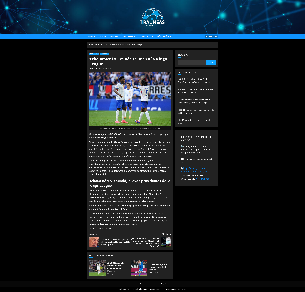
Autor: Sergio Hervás (100, 228)
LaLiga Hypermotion (108, 36)
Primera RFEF (127, 36)
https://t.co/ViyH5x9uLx (195, 168)
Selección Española (161, 36)
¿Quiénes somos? (147, 283)
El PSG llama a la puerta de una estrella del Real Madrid (115, 267)
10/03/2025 (107, 69)
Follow (213, 36)
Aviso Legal (161, 283)
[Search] (201, 36)
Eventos (143, 36)
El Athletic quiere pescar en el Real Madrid (158, 267)
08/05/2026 (154, 273)
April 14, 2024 (202, 178)
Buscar (184, 55)
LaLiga (90, 36)
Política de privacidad (129, 283)
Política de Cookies (175, 283)
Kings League (94, 54)
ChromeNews (168, 289)
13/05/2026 (112, 274)
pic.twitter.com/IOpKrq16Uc (194, 171)
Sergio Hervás (96, 69)
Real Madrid (104, 54)
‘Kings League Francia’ (155, 205)
